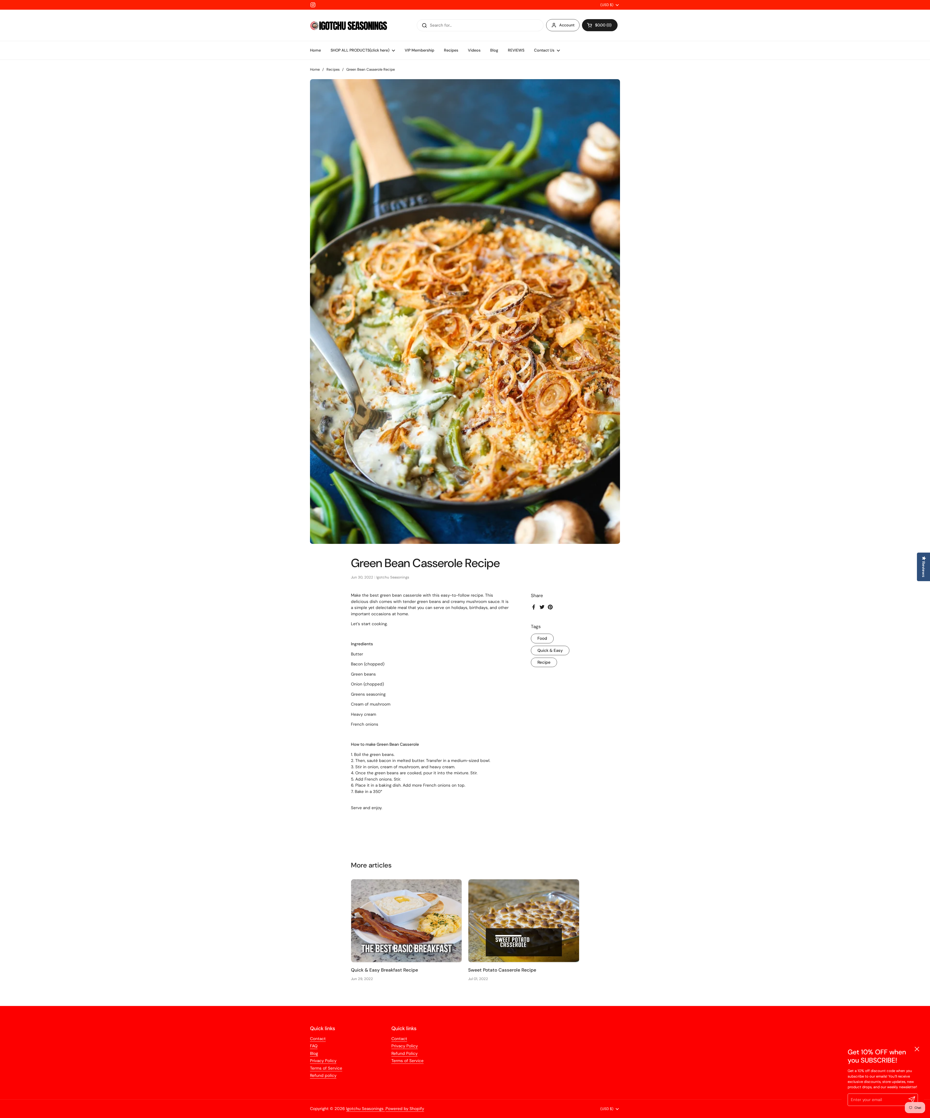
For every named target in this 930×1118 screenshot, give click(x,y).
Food (542, 638)
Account (566, 25)
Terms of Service (326, 1068)
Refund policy (323, 1075)
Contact (318, 1038)
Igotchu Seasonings (365, 1108)
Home (315, 69)
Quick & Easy (550, 650)
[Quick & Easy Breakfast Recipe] (406, 920)
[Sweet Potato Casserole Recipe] (523, 920)
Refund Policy (404, 1053)
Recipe (543, 662)
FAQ (314, 1046)
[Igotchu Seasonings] (349, 25)
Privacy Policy (323, 1060)
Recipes (333, 69)
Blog (314, 1053)
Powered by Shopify (405, 1108)
